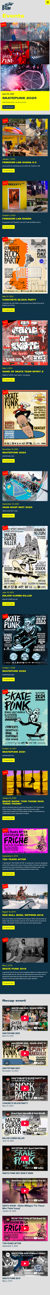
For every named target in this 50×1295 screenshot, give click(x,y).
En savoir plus (8, 107)
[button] (47, 2)
